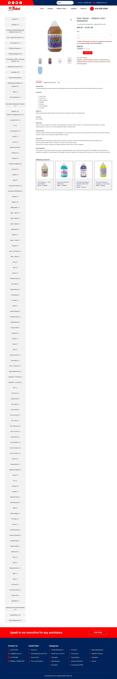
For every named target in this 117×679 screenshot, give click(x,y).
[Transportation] (69, 657)
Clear (78, 37)
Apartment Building (87, 60)
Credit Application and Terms (39, 654)
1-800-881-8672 (17, 661)
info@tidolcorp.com (101, 3)
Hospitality (79, 61)
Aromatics (74, 650)
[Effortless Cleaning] (90, 653)
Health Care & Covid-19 (57, 654)
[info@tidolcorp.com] (94, 2)
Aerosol (94, 661)
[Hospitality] (50, 657)
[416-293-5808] (9, 657)
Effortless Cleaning (97, 654)
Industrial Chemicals (88, 61)
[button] (62, 8)
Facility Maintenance (104, 60)
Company (50, 9)
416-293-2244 (101, 8)
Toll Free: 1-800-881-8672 (85, 3)
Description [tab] (39, 82)
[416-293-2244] (9, 649)
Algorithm (74, 9)
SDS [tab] (58, 82)
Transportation (75, 657)
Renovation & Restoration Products (101, 61)
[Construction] (69, 653)
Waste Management (82, 63)
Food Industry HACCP (77, 665)
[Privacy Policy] (29, 657)
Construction (96, 60)
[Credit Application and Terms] (29, 653)
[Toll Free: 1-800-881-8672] (76, 2)
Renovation (54, 665)
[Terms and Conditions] (29, 661)
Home (42, 9)
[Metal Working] (50, 661)
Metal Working (55, 661)
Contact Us (83, 9)
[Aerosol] (90, 661)
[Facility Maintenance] (50, 649)
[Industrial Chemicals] (69, 661)
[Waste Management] (90, 649)
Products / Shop (61, 9)
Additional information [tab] (50, 82)
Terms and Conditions (37, 661)
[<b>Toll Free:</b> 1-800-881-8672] (9, 661)
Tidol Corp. (69, 676)
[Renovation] (50, 665)
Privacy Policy (35, 657)
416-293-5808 (14, 657)
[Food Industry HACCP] (69, 665)
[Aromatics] (69, 649)
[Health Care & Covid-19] (50, 653)
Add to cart (88, 53)
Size (78, 31)
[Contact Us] (29, 649)
